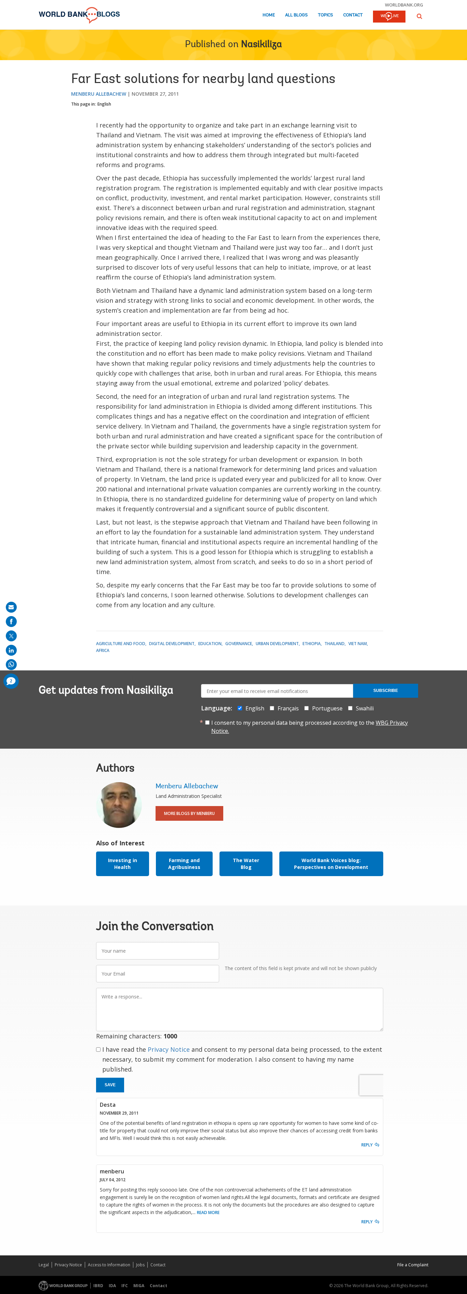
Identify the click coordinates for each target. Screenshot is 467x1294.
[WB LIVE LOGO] (389, 17)
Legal (44, 1265)
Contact (353, 15)
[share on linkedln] (11, 650)
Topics (325, 15)
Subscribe (385, 690)
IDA (112, 1286)
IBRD (98, 1286)
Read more (208, 1212)
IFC (124, 1286)
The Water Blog (246, 863)
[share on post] (11, 635)
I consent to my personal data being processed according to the (309, 727)
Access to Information (109, 1265)
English (104, 104)
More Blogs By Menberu (189, 813)
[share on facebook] (11, 621)
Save (110, 1084)
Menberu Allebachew (98, 93)
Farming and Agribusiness (184, 863)
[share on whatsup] (11, 664)
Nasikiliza (261, 45)
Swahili (365, 708)
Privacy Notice (169, 1049)
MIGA (138, 1286)
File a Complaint (412, 1265)
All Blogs (296, 15)
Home (269, 15)
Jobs (140, 1265)
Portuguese (327, 708)
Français (288, 708)
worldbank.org (404, 5)
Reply (367, 1145)
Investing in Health (122, 863)
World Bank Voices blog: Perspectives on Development (331, 863)
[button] (419, 16)
